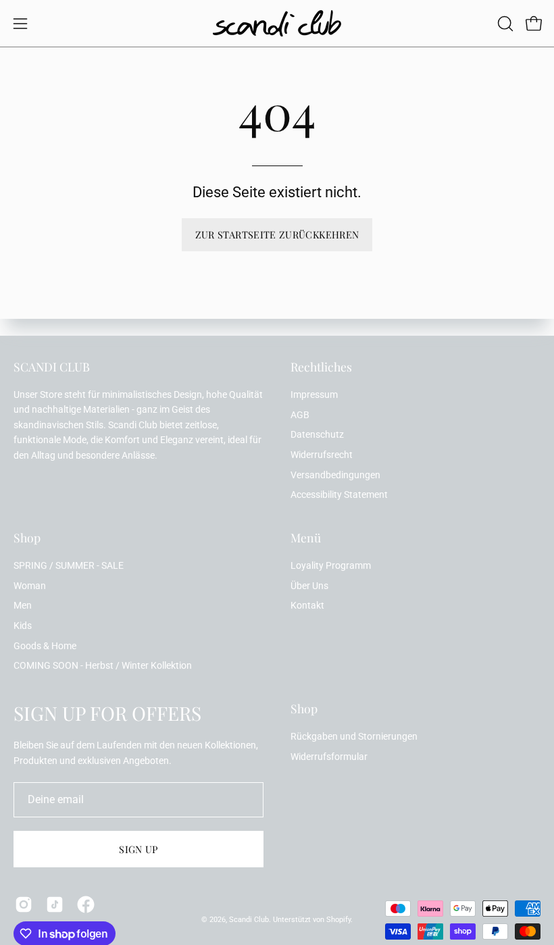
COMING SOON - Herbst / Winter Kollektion (103, 665)
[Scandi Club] (277, 23)
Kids (23, 626)
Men (23, 605)
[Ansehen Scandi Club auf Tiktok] (55, 904)
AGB (300, 415)
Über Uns (309, 586)
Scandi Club (249, 919)
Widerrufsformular (329, 757)
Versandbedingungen (335, 475)
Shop (27, 537)
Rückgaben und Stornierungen (354, 736)
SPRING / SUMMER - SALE (69, 565)
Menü (306, 537)
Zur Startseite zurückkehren (277, 234)
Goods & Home (45, 646)
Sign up (138, 849)
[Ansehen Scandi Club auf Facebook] (86, 904)
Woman (30, 586)
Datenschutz (317, 434)
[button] (504, 23)
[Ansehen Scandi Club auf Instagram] (24, 904)
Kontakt (307, 605)
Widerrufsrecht (322, 455)
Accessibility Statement (339, 495)
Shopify (338, 919)
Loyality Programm (331, 565)
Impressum (314, 395)
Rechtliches (321, 366)
